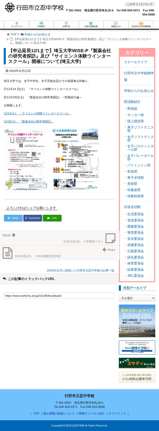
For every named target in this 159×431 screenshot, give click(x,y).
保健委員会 (135, 245)
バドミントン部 (139, 165)
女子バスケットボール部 (140, 148)
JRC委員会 (135, 275)
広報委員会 (135, 251)
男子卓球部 (135, 177)
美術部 (132, 183)
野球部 (132, 108)
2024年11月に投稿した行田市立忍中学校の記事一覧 (80, 270)
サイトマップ (117, 413)
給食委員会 (135, 269)
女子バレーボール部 (140, 157)
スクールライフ (135, 62)
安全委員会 (135, 238)
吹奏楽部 (134, 190)
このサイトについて (140, 4)
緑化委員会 (135, 257)
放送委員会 (135, 220)
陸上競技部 (135, 121)
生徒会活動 (132, 207)
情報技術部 (135, 196)
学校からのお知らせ (37, 34)
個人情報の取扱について (59, 413)
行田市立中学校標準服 (139, 76)
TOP (13, 34)
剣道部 (132, 171)
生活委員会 (135, 214)
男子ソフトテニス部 (140, 129)
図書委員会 (135, 226)
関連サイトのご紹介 (92, 413)
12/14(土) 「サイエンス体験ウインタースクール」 (37, 113)
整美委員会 (135, 232)
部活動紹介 (132, 101)
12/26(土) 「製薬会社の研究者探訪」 (29, 121)
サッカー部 (135, 115)
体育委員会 (135, 263)
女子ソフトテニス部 (140, 138)
